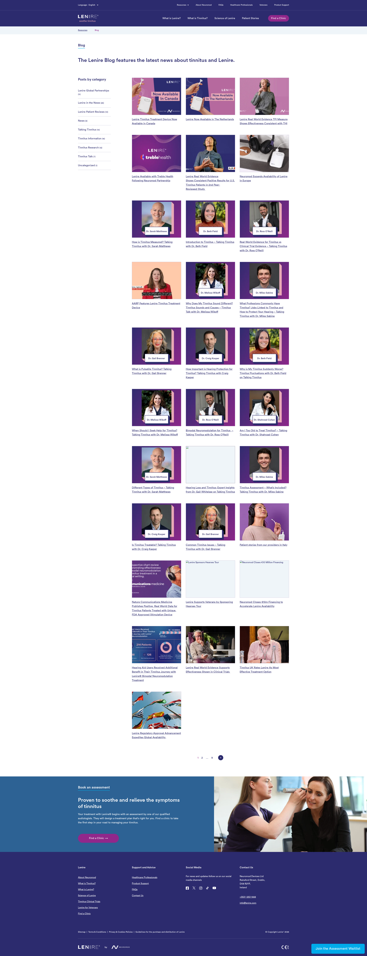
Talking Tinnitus (87, 129)
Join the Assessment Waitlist (338, 948)
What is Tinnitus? (198, 18)
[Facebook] (187, 888)
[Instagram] (200, 888)
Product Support (281, 5)
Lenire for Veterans (88, 907)
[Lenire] (88, 18)
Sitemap (81, 932)
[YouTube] (214, 888)
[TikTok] (207, 888)
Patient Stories (250, 18)
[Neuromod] (121, 947)
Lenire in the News (89, 102)
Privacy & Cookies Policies (121, 932)
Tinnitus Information (89, 138)
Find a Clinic (278, 18)
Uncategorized (86, 165)
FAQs (220, 5)
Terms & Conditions (97, 932)
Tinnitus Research (88, 147)
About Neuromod (204, 5)
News (81, 120)
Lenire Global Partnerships (93, 90)
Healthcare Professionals (241, 5)
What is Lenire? (171, 18)
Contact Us (137, 895)
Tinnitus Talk (85, 156)
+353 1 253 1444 (248, 897)
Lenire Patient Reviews (91, 112)
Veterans (263, 5)
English (92, 5)
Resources (181, 5)
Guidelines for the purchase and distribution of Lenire (160, 932)
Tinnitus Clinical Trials (89, 901)
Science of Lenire (224, 18)
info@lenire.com (248, 903)
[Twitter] (194, 888)
